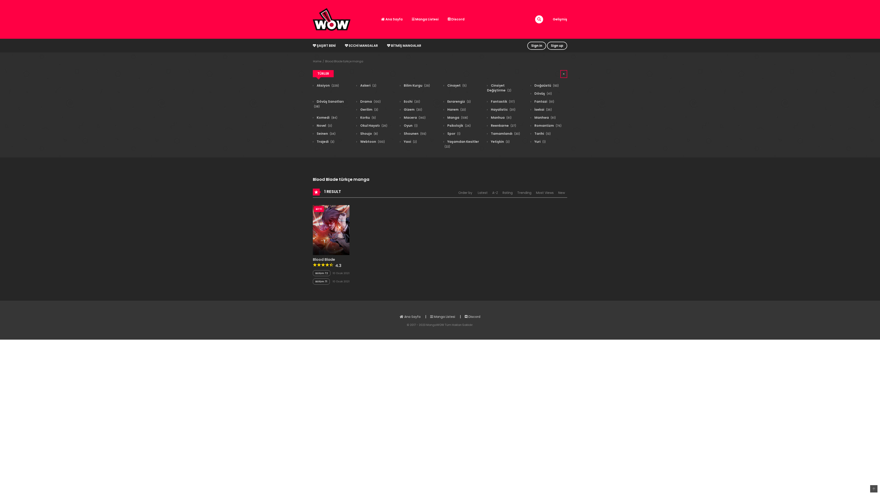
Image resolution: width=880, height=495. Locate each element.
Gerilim (369, 109)
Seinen (326, 133)
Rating (508, 192)
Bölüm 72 (321, 273)
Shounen (414, 133)
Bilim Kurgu (416, 85)
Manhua (501, 117)
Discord (458, 19)
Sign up (557, 45)
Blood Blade (324, 259)
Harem (456, 109)
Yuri (540, 141)
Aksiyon (327, 85)
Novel (324, 125)
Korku (368, 117)
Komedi (326, 117)
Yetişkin (500, 141)
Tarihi (542, 133)
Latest (483, 192)
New (561, 192)
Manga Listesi (427, 19)
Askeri (368, 85)
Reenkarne (503, 125)
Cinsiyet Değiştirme (499, 88)
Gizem (412, 109)
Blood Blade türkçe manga (344, 61)
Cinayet (457, 85)
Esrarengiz (459, 101)
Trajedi (325, 141)
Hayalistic (502, 109)
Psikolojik (459, 125)
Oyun (410, 125)
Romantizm (547, 125)
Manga (457, 117)
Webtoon (372, 141)
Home (317, 61)
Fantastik (502, 101)
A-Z (495, 192)
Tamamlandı (505, 133)
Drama (370, 101)
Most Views (545, 192)
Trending (524, 192)
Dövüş (543, 93)
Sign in (536, 45)
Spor (453, 133)
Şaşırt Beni (326, 45)
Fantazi (544, 101)
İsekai (543, 109)
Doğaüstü (546, 85)
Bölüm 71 (321, 281)
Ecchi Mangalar (363, 45)
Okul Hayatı (373, 125)
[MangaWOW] (331, 19)
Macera (414, 117)
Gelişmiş (560, 19)
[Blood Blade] (331, 230)
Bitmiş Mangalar (405, 45)
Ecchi (411, 101)
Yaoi (410, 141)
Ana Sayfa (394, 19)
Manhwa (545, 117)
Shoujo (369, 133)
